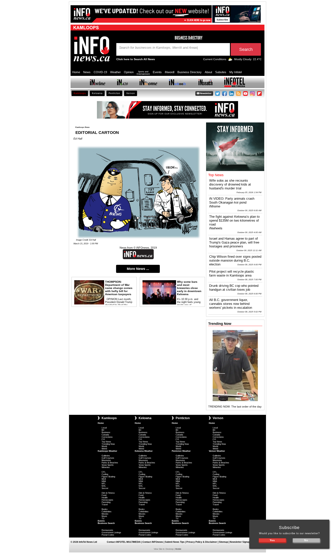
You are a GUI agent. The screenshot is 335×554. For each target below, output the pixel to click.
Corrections (107, 437)
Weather (115, 72)
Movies (105, 514)
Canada (105, 434)
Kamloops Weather (107, 451)
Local (104, 428)
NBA (104, 481)
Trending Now (108, 444)
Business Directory (189, 72)
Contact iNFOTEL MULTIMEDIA (124, 542)
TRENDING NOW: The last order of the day (235, 406)
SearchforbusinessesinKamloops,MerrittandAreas (158, 47)
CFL (104, 472)
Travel (105, 504)
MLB (104, 479)
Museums (106, 460)
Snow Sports (108, 465)
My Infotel (235, 72)
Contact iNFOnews (152, 542)
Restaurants (107, 530)
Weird (104, 448)
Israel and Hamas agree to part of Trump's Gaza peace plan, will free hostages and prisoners (234, 242)
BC (103, 430)
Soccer (105, 488)
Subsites (220, 72)
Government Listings (111, 532)
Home (76, 72)
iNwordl (169, 72)
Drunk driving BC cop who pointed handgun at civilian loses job (233, 287)
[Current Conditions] (230, 60)
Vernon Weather (217, 451)
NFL (104, 483)
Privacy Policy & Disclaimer (201, 542)
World (104, 446)
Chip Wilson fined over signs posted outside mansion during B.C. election (235, 260)
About (208, 72)
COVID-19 (100, 72)
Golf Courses (108, 458)
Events (157, 72)
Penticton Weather (181, 451)
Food (104, 495)
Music (104, 516)
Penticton (114, 93)
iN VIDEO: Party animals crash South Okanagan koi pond (231, 200)
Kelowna (97, 93)
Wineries (106, 467)
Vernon (130, 93)
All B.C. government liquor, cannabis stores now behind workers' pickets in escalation (230, 304)
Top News (106, 441)
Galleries (106, 455)
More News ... (138, 269)
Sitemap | (224, 542)
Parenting (106, 502)
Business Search (106, 523)
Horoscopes (107, 500)
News (87, 72)
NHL (104, 486)
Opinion (129, 72)
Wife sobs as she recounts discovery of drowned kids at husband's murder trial (230, 184)
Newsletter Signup (240, 542)
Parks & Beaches (110, 462)
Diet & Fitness (108, 493)
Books (105, 509)
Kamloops (80, 93)
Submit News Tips (175, 542)
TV (103, 518)
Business (106, 432)
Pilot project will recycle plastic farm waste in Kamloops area (231, 273)
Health (105, 497)
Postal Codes (108, 535)
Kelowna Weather (144, 451)
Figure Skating (108, 476)
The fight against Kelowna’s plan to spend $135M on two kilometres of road (234, 220)
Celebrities (106, 511)
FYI (103, 439)
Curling (105, 474)
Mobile (178, 549)
